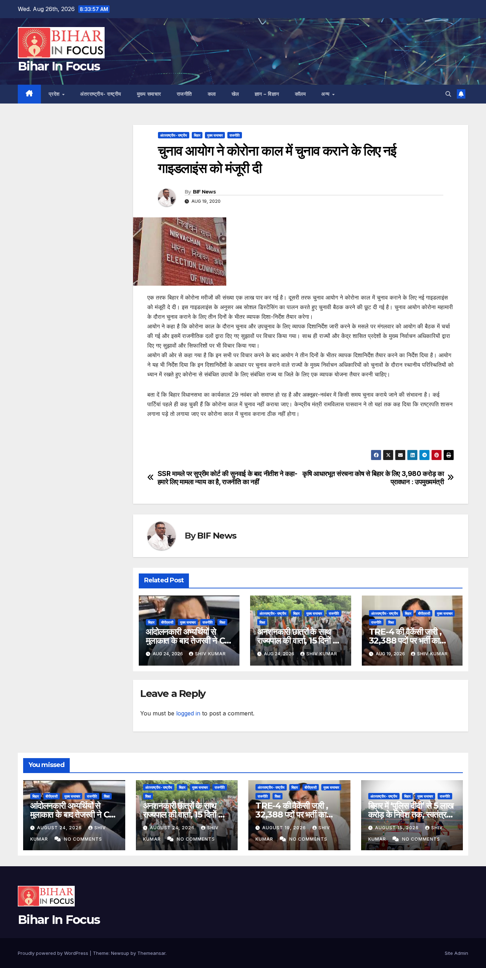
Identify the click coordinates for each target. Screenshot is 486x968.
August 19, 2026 (284, 827)
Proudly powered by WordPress (54, 953)
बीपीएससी (167, 622)
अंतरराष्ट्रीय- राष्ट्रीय (100, 94)
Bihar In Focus (59, 66)
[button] (448, 93)
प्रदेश (55, 94)
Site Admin (456, 953)
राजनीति (184, 94)
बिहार (197, 135)
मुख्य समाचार (149, 94)
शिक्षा (222, 622)
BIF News (204, 192)
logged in (188, 713)
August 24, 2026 (60, 827)
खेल (235, 94)
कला (212, 94)
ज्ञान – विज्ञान (267, 94)
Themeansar (151, 953)
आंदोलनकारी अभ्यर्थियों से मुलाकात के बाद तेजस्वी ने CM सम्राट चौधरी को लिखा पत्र (189, 640)
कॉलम (300, 94)
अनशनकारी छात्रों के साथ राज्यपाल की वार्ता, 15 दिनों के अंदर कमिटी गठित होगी (297, 640)
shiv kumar (210, 653)
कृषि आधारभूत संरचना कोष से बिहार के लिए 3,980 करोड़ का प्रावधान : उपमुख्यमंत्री (373, 478)
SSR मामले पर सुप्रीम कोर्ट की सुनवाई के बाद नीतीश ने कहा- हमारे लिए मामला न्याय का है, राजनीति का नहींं (227, 478)
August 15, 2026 (397, 827)
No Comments (83, 839)
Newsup (120, 953)
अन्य (326, 94)
